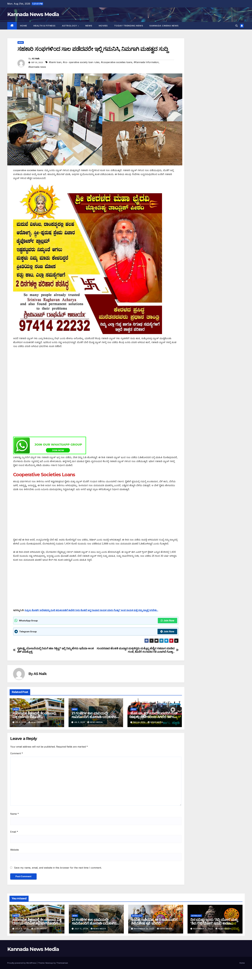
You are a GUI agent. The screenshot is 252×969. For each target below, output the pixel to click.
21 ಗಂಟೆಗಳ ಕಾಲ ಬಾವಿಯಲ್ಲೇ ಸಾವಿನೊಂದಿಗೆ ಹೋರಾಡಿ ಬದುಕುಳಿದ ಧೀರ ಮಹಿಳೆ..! (93, 717)
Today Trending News (128, 25)
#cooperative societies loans (116, 62)
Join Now (168, 620)
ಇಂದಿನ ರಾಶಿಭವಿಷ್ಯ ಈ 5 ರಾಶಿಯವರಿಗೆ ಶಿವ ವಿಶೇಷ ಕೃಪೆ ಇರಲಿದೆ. (154, 921)
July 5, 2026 (22, 929)
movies (103, 25)
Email (14, 831)
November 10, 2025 (144, 929)
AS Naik (36, 58)
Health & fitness (44, 25)
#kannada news (37, 66)
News (88, 25)
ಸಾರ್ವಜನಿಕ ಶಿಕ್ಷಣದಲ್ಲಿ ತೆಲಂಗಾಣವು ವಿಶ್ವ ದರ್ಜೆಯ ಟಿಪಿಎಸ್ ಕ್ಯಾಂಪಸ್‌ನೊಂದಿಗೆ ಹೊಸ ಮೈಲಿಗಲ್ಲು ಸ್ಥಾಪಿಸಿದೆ (36, 923)
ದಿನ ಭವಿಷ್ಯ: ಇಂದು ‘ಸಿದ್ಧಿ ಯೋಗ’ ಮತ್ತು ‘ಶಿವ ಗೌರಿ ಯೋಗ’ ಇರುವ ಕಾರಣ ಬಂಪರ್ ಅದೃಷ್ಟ (214, 923)
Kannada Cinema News (164, 25)
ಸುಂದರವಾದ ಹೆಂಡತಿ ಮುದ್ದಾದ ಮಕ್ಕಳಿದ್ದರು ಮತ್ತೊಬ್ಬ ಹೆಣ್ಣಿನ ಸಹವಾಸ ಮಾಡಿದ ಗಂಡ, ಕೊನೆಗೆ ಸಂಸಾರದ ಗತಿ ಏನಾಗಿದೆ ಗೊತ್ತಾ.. (136, 650)
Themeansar (62, 963)
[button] (236, 25)
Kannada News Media (33, 14)
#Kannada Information (146, 62)
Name (14, 813)
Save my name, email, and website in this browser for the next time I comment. (58, 867)
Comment (16, 753)
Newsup (49, 963)
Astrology (70, 25)
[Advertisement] (95, 373)
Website (14, 849)
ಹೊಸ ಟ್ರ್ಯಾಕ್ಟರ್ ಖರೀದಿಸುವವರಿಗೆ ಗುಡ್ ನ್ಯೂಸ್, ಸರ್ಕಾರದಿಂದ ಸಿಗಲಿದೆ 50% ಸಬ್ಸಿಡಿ (153, 717)
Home (23, 25)
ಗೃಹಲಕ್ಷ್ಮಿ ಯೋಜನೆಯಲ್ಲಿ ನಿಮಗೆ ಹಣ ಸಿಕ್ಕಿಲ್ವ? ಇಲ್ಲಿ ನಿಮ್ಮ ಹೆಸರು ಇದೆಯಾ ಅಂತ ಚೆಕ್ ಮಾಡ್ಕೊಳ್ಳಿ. (55, 650)
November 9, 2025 (203, 929)
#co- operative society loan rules (81, 62)
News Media (37, 722)
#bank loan (55, 62)
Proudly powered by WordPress (22, 963)
